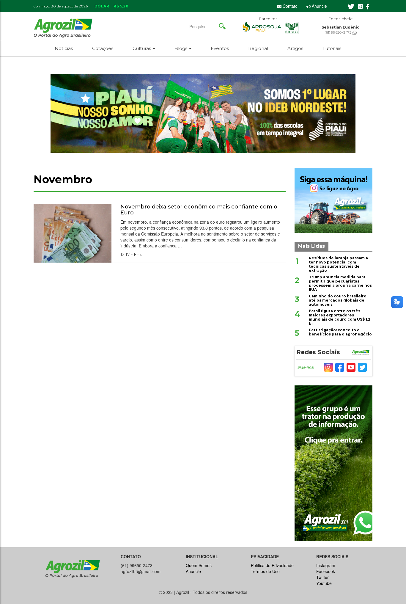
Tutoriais (331, 48)
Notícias (64, 48)
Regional (258, 48)
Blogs (181, 48)
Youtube (324, 583)
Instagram (325, 565)
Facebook (325, 571)
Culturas (142, 48)
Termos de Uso (265, 571)
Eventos (220, 48)
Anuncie (319, 6)
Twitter (322, 577)
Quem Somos (199, 565)
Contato (289, 6)
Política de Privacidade (272, 565)
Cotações (102, 48)
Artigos (295, 48)
